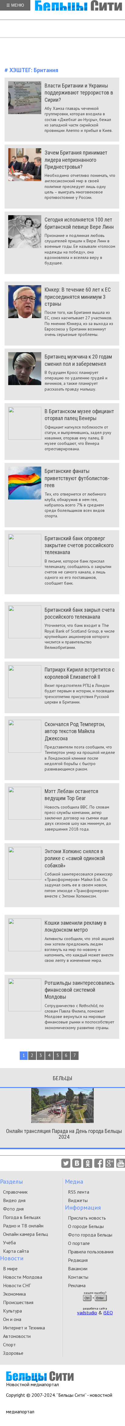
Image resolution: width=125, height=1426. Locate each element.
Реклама (77, 1285)
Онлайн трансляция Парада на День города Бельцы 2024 (64, 1134)
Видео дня (14, 1200)
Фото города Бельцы (90, 1235)
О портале (79, 1243)
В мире (10, 1268)
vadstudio (87, 1313)
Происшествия (18, 1302)
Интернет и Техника (24, 1328)
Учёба (9, 1242)
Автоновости (17, 1336)
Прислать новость (87, 1218)
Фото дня (13, 1209)
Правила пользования (90, 1252)
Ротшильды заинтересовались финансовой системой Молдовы (79, 990)
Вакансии (77, 1268)
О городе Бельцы (86, 1226)
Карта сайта (16, 1251)
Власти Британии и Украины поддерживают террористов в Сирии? (79, 92)
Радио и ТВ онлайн (23, 1226)
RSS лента (78, 1192)
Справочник (15, 1192)
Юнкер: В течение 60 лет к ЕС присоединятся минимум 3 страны (78, 296)
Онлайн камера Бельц (25, 1234)
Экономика (14, 1294)
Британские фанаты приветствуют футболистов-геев (77, 478)
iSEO (108, 1313)
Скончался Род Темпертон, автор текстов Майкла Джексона (75, 731)
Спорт (9, 1344)
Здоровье (13, 1353)
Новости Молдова (22, 1277)
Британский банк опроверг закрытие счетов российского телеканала (79, 545)
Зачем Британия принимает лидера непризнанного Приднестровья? (76, 159)
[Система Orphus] (95, 1303)
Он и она (12, 1319)
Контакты (78, 1277)
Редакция (78, 1260)
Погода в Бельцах (22, 1217)
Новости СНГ (17, 1285)
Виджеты (78, 1200)
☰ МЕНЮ (15, 5)
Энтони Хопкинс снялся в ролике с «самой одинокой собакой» (75, 858)
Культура (12, 1311)
